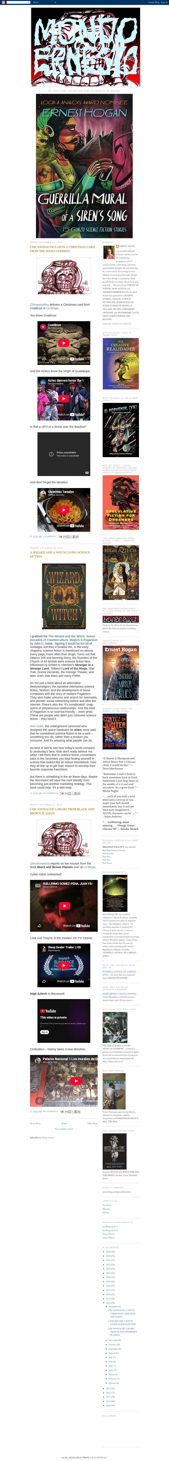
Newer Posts (35, 1123)
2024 (108, 1260)
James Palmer (109, 1237)
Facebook (107, 1205)
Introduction (108, 853)
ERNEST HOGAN (127, 246)
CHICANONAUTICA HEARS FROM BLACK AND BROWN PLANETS (62, 811)
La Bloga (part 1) (110, 1226)
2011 (108, 1396)
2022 (108, 1268)
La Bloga (52, 308)
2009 (108, 1405)
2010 (108, 1401)
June (111, 1361)
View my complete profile (117, 324)
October (112, 1344)
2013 (108, 1388)
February (113, 1378)
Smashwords (98, 1457)
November (113, 1340)
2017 (108, 1290)
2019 (108, 1281)
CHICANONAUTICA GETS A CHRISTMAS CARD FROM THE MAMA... (121, 1313)
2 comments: (50, 536)
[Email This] (64, 536)
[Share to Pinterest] (77, 536)
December (113, 1306)
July (111, 1357)
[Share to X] (71, 536)
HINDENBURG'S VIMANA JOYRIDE (119, 993)
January (112, 1382)
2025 (108, 1255)
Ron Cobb (36, 726)
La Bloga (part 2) (110, 1230)
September (114, 1348)
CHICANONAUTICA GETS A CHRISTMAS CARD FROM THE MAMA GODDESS (62, 249)
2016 (108, 1294)
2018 (108, 1285)
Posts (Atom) (48, 1137)
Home (64, 1123)
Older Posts (93, 1123)
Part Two (106, 859)
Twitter (106, 1212)
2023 (108, 1264)
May (111, 1365)
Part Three (107, 863)
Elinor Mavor (109, 1233)
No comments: (51, 793)
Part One (106, 856)
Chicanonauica (40, 863)
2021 (108, 1272)
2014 (108, 1302)
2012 (108, 1392)
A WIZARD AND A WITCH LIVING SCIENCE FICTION (60, 554)
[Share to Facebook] (74, 536)
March (112, 1374)
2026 (108, 1251)
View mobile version (64, 1128)
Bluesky (106, 1208)
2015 (108, 1298)
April (111, 1370)
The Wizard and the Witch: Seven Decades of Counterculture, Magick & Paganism (64, 638)
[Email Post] (60, 536)
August (112, 1353)
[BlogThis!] (67, 536)
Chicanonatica (39, 304)
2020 (108, 1277)
